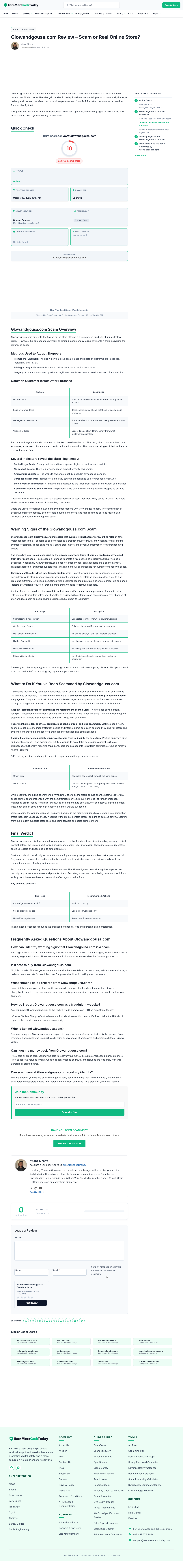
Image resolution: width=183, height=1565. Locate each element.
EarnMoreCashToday (74, 1165)
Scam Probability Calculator (143, 1479)
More (155, 14)
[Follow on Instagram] (31, 1188)
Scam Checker (136, 1450)
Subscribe (64, 1473)
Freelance (14, 1506)
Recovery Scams (103, 1456)
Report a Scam (171, 5)
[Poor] (21, 1297)
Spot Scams (100, 1462)
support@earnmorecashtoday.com (151, 1540)
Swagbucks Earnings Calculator (145, 1485)
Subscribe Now (70, 1112)
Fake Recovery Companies (108, 1534)
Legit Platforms (44, 14)
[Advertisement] (91, 72)
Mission (63, 1450)
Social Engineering (19, 1529)
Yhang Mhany (27, 44)
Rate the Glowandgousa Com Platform (30, 1286)
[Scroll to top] (177, 1553)
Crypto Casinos (103, 14)
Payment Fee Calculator (141, 1473)
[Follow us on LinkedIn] (18, 1467)
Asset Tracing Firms (104, 1507)
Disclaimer (64, 1490)
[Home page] (21, 5)
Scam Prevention (103, 1496)
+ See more (140, 155)
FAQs (61, 1468)
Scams (26, 14)
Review (17, 1237)
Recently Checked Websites (109, 1490)
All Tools (132, 1445)
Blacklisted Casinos (104, 1528)
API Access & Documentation (67, 1504)
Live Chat (133, 1507)
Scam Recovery (102, 1450)
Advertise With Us (69, 1522)
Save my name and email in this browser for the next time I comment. (106, 1270)
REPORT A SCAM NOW (69, 1143)
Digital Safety (101, 1468)
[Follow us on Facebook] (11, 1467)
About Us (143, 14)
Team (62, 1456)
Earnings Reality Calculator (142, 1468)
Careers (63, 1479)
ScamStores (28, 30)
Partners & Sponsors (70, 1528)
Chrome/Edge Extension (141, 1490)
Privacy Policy (66, 1485)
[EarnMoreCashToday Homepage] (30, 1439)
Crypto (12, 1512)
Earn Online (64, 14)
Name (19, 1270)
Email (56, 1270)
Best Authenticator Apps (141, 1456)
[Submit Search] (68, 5)
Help (130, 14)
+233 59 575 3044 (143, 1534)
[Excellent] (32, 1297)
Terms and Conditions (70, 1496)
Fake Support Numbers (106, 1523)
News (12, 1484)
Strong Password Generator (143, 1462)
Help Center (134, 1512)
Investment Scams (104, 1473)
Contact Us (65, 1462)
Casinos (13, 1518)
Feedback (133, 1518)
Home (5, 14)
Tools (120, 14)
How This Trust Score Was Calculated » (69, 310)
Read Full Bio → (37, 1192)
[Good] (28, 1297)
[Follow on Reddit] (35, 1188)
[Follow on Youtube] (40, 1188)
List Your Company (69, 1533)
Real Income (100, 1479)
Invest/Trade (82, 14)
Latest (14, 14)
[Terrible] (18, 1297)
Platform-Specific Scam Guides (106, 1515)
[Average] (25, 1297)
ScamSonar (100, 1445)
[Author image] (15, 44)
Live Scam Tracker (104, 1502)
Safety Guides (16, 1523)
